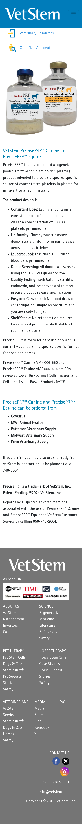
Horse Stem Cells (52, 658)
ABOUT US (11, 607)
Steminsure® (13, 671)
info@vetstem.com (54, 792)
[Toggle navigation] (73, 13)
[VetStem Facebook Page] (56, 761)
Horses (8, 734)
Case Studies (49, 664)
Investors (10, 626)
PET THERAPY (13, 651)
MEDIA (39, 702)
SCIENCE (46, 607)
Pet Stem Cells (14, 658)
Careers (9, 632)
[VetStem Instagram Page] (64, 771)
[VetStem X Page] (65, 761)
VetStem (9, 613)
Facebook (41, 728)
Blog (38, 722)
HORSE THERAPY (52, 651)
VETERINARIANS (15, 702)
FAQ (62, 702)
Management (13, 619)
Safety (44, 639)
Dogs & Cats (13, 664)
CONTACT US (59, 753)
